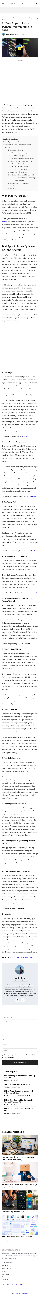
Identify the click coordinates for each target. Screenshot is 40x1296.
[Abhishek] (3, 34)
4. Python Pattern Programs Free (23, 158)
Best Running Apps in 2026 (13, 1212)
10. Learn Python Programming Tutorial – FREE (24, 179)
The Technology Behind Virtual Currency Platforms (19, 1076)
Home (4, 18)
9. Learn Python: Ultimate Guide (23, 175)
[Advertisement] (20, 81)
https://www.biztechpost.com (20, 981)
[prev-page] (3, 1241)
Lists (8, 18)
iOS (26, 496)
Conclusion (12, 188)
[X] (23, 1000)
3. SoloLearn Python (19, 155)
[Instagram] (8, 1284)
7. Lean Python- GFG (19, 169)
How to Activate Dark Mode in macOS (18, 1084)
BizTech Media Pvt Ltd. (23, 1293)
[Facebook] (17, 1000)
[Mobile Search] (37, 3)
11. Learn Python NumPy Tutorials (21, 184)
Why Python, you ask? (12, 142)
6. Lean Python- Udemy (20, 167)
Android (25, 436)
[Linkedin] (28, 1010)
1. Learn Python (17, 150)
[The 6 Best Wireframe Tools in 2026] (20, 1225)
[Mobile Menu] (3, 3)
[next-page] (6, 1241)
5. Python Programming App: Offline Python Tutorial (22, 162)
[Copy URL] (10, 1010)
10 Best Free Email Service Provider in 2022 (18, 1110)
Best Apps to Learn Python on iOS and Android (18, 146)
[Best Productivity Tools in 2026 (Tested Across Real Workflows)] (20, 1145)
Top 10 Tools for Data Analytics (21, 957)
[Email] (14, 1010)
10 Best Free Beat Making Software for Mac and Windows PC (18, 1101)
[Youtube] (21, 1284)
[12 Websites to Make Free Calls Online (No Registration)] (20, 1172)
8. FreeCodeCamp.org (19, 172)
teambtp (6, 1080)
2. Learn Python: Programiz (21, 153)
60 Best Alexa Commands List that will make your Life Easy (18, 1092)
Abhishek (10, 34)
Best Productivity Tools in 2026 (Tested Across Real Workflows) (18, 1158)
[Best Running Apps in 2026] (20, 1200)
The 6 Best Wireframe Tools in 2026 (17, 1236)
